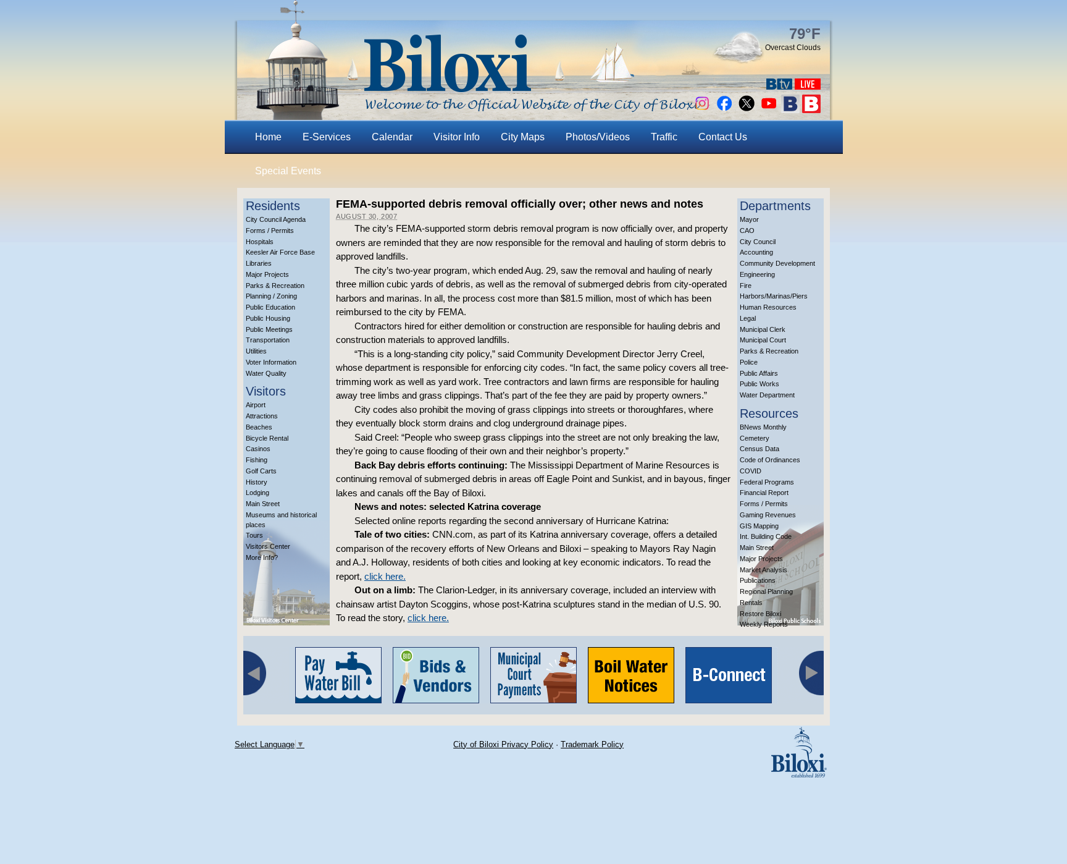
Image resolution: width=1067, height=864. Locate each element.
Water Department (767, 395)
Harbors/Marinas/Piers (774, 296)
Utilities (256, 351)
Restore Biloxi (760, 613)
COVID (750, 471)
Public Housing (268, 318)
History (256, 482)
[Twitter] (746, 109)
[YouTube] (769, 109)
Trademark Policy (592, 744)
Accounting (756, 252)
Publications (758, 580)
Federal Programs (767, 482)
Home (268, 137)
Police (749, 362)
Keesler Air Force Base (280, 252)
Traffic (664, 137)
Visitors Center (268, 546)
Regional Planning (766, 591)
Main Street (263, 503)
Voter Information (271, 362)
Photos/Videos (598, 137)
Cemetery (754, 438)
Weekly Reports (764, 624)
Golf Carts (261, 471)
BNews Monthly (763, 427)
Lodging (257, 492)
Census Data (759, 448)
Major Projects (267, 274)
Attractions (262, 416)
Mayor (749, 219)
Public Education (270, 307)
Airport (256, 405)
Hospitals (260, 241)
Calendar (392, 137)
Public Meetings (269, 329)
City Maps (523, 137)
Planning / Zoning (271, 296)
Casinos (258, 448)
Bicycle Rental (267, 438)
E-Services (327, 137)
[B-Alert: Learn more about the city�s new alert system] (811, 109)
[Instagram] (702, 109)
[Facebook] (724, 109)
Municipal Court (763, 340)
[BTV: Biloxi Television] (779, 86)
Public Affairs (759, 373)
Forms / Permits (270, 230)
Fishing (256, 460)
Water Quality (266, 373)
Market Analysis (763, 570)
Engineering (757, 274)
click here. (385, 576)
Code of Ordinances (770, 460)
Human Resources (768, 307)
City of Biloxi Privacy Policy (503, 744)
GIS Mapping (759, 526)
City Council (758, 241)
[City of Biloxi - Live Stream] (808, 86)
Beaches (259, 427)
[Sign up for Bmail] (790, 109)
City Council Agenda (276, 219)
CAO (747, 230)
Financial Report (764, 492)
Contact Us (722, 137)
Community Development (777, 263)
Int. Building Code (766, 536)
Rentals (751, 602)
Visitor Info (456, 137)
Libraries (259, 263)
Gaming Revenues (768, 515)
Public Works (759, 384)
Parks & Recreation (275, 285)
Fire (745, 285)
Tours (254, 535)
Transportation (268, 340)
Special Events (288, 171)
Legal (748, 318)
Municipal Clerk (762, 329)
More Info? (262, 557)
